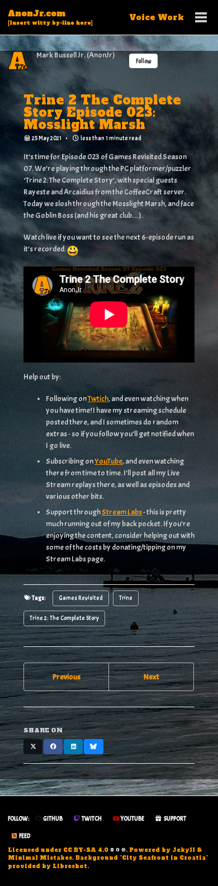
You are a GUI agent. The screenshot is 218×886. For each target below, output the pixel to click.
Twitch (91, 818)
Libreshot (70, 866)
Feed (24, 836)
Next (151, 677)
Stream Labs (122, 512)
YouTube (108, 461)
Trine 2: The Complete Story (64, 618)
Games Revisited (81, 598)
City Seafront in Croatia (164, 857)
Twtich (98, 398)
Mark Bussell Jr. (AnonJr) (75, 55)
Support (174, 818)
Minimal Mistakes (40, 857)
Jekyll (183, 850)
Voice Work (156, 17)
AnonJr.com (50, 17)
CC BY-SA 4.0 (85, 850)
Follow (143, 61)
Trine (125, 598)
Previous (66, 677)
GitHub (52, 818)
